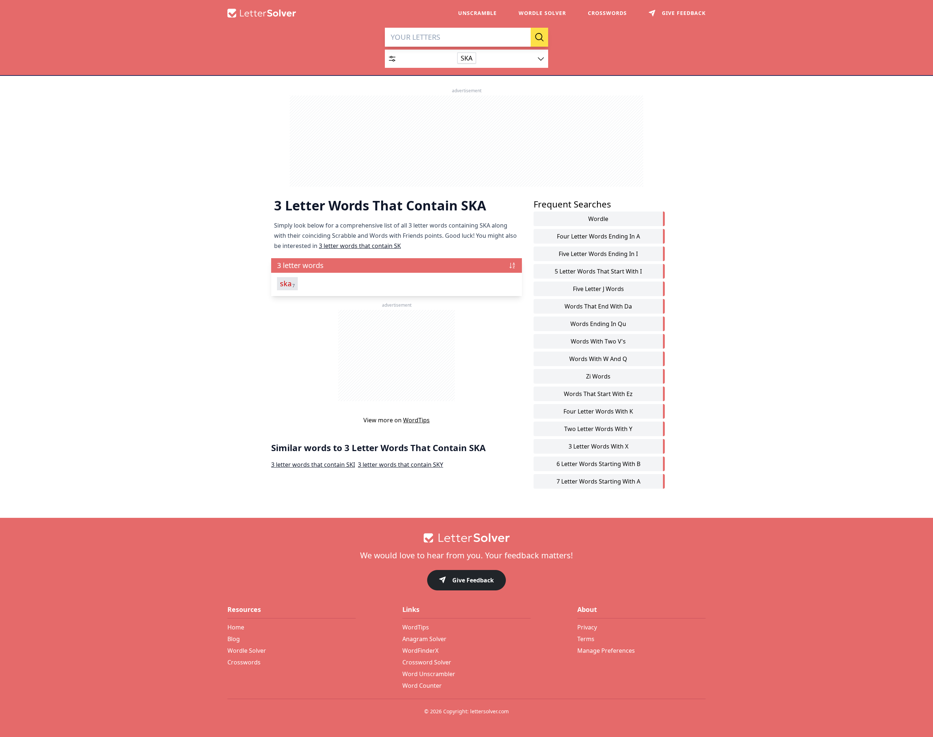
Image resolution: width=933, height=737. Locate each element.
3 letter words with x (598, 446)
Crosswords (607, 12)
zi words (598, 376)
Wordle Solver (542, 12)
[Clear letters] (522, 37)
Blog (233, 639)
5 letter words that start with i (598, 271)
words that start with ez (598, 394)
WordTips (416, 420)
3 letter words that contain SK (360, 246)
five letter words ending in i (598, 254)
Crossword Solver (426, 662)
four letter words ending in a (598, 236)
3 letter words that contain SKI (313, 465)
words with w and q (598, 359)
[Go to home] (466, 537)
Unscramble (477, 12)
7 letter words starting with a (598, 481)
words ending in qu (598, 324)
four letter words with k (598, 411)
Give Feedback (473, 580)
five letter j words (598, 289)
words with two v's (598, 341)
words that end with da (598, 306)
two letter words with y (598, 429)
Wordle (598, 219)
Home (235, 627)
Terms (585, 639)
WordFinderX (420, 651)
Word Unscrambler (428, 674)
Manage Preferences (606, 651)
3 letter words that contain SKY (400, 465)
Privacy (587, 627)
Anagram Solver (424, 639)
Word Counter (422, 686)
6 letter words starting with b (598, 464)
